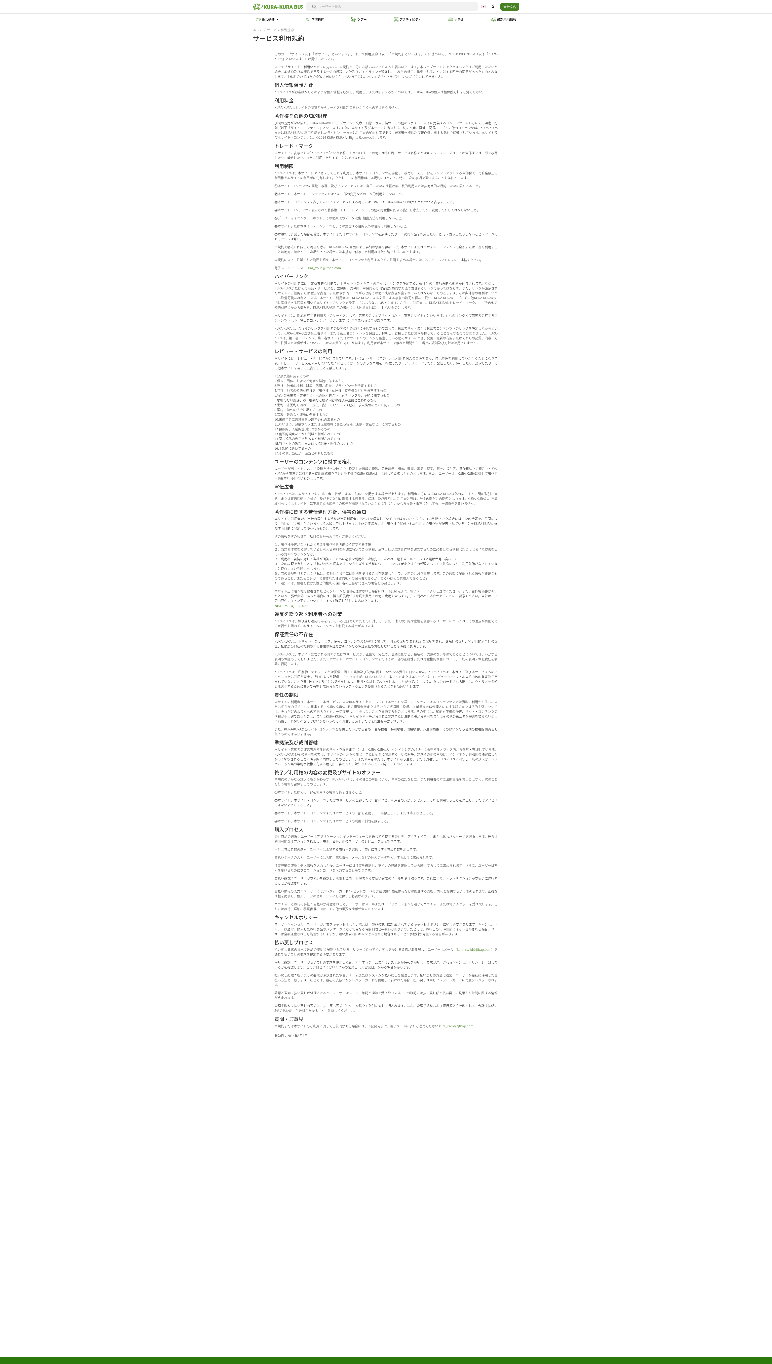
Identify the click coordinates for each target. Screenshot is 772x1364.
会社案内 (509, 6)
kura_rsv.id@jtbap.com (324, 267)
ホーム (258, 29)
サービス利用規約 (280, 29)
